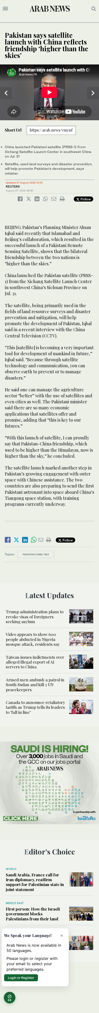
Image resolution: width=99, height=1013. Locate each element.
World (11, 869)
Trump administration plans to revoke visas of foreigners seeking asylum (34, 616)
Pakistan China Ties (36, 554)
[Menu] (5, 8)
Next (93, 93)
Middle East (15, 903)
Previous (6, 93)
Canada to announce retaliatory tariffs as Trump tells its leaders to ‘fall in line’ (35, 707)
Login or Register (21, 978)
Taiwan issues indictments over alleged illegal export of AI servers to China (35, 662)
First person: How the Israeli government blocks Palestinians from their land (33, 913)
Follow (85, 199)
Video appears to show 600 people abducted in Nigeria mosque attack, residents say (33, 639)
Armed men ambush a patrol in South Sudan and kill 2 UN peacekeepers (35, 684)
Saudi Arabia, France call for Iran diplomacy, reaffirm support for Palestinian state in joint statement (35, 882)
